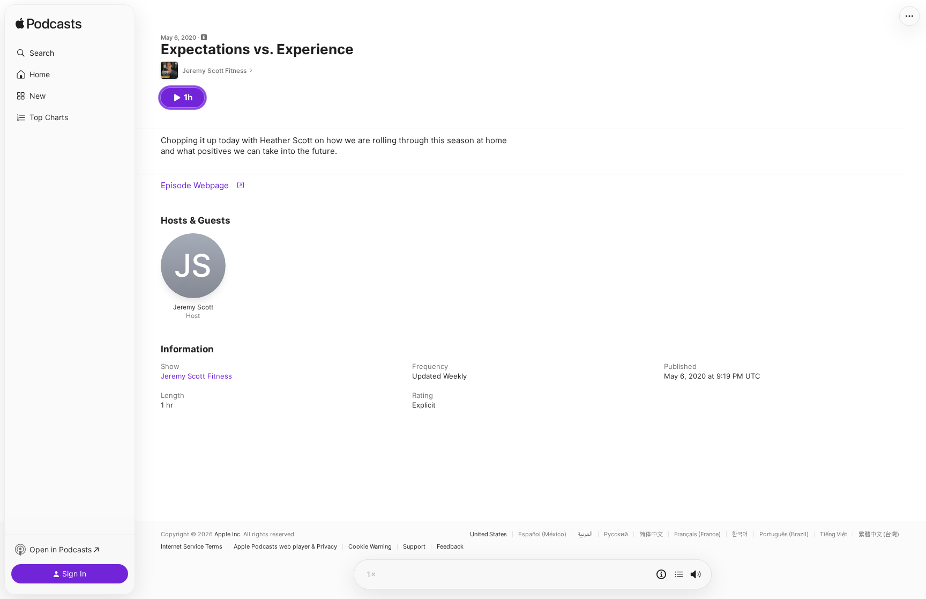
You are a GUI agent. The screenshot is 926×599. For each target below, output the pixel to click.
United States (488, 534)
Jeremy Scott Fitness (196, 376)
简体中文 (651, 534)
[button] (70, 53)
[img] (48, 24)
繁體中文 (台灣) (878, 534)
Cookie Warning (370, 547)
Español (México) (542, 534)
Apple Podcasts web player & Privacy (285, 547)
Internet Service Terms (191, 547)
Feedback (450, 547)
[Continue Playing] (679, 574)
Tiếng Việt (833, 534)
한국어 (740, 534)
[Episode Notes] (661, 574)
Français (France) (697, 534)
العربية (585, 534)
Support (414, 547)
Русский (616, 534)
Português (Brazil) (784, 534)
